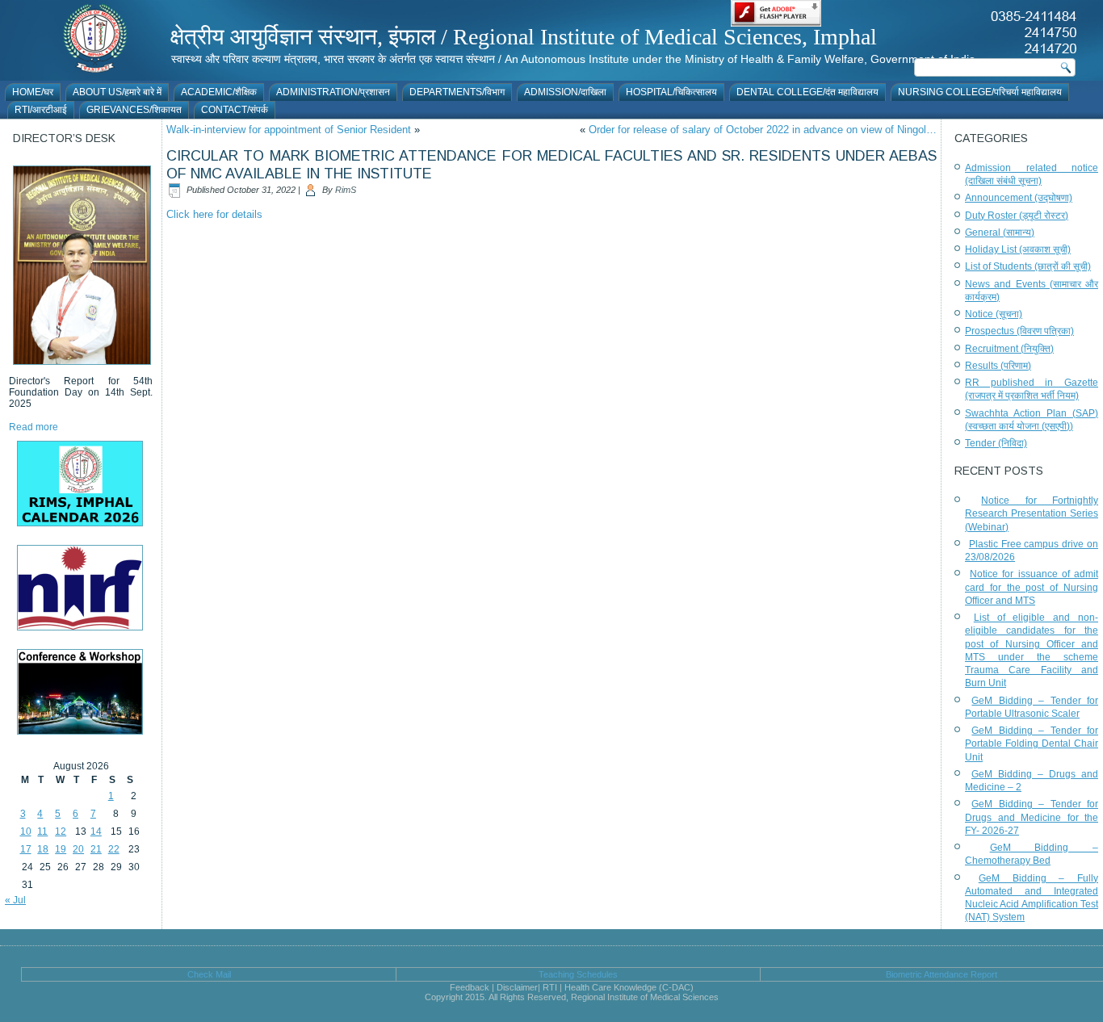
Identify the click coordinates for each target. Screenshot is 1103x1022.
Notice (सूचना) (993, 314)
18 (42, 849)
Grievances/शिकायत (134, 109)
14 (96, 831)
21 (96, 849)
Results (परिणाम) (998, 365)
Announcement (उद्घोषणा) (1018, 197)
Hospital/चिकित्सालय (671, 92)
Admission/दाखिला (565, 92)
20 (78, 849)
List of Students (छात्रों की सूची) (1028, 266)
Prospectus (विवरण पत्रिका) (1019, 331)
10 (25, 831)
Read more (33, 427)
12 (60, 831)
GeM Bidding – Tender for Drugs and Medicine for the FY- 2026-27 (1031, 817)
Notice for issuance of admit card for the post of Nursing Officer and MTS (1031, 587)
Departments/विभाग (457, 92)
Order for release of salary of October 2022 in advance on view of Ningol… (763, 130)
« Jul (15, 900)
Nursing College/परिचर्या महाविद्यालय (980, 92)
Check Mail (209, 974)
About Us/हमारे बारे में (117, 92)
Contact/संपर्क (234, 109)
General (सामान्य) (999, 232)
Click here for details (214, 214)
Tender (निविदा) (996, 443)
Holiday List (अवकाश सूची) (1018, 249)
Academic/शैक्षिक (219, 92)
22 (114, 849)
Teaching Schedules (578, 974)
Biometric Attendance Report (941, 974)
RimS (345, 190)
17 (25, 849)
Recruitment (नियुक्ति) (1009, 348)
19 (60, 849)
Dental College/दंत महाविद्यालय (807, 92)
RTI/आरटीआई (41, 109)
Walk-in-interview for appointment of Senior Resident (288, 130)
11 (42, 831)
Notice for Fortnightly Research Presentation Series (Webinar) (1031, 514)
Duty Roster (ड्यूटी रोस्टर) (1016, 215)
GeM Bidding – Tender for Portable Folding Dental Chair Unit (1031, 744)
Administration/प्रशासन (333, 92)
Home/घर (32, 92)
